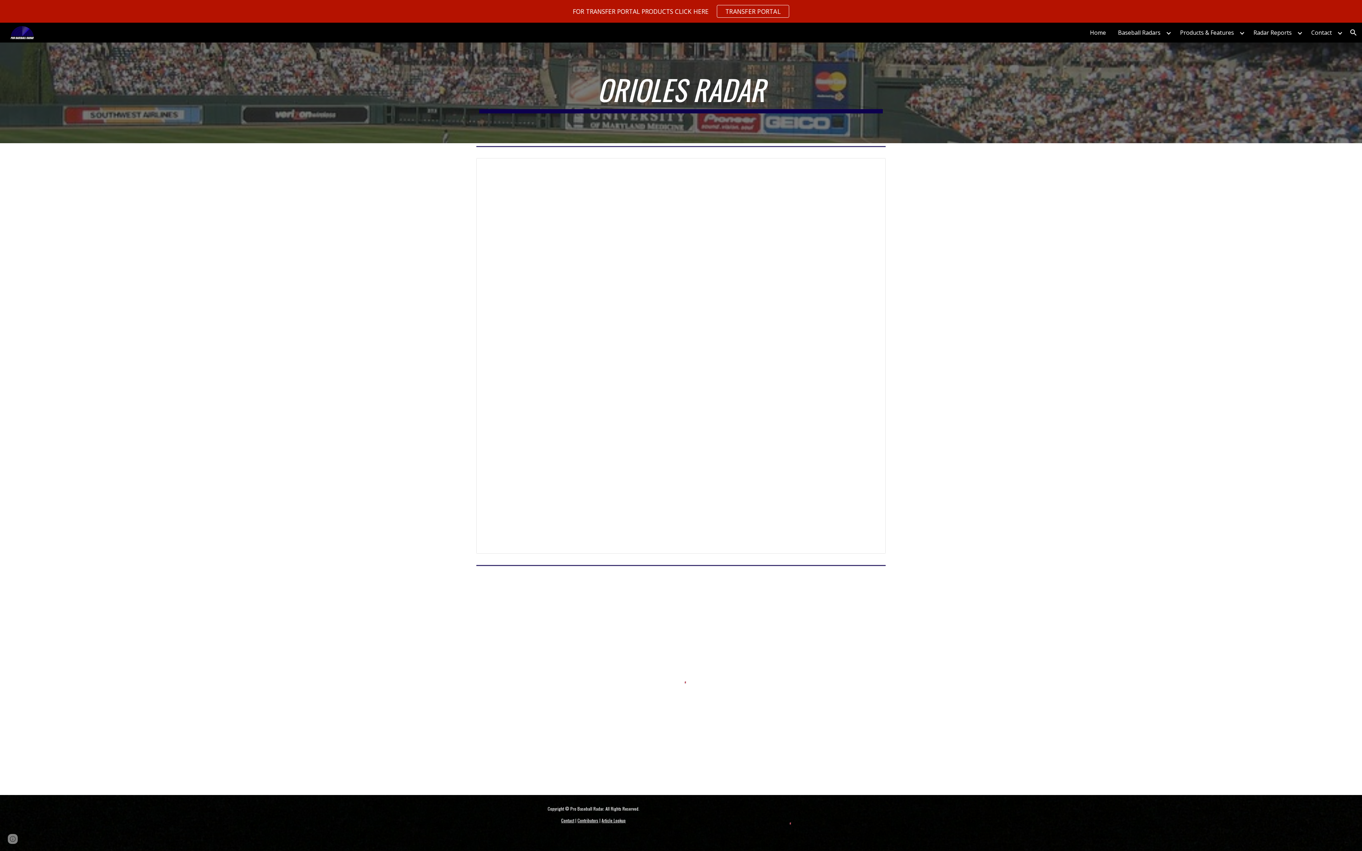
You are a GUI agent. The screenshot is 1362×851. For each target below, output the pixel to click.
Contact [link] (1321, 33)
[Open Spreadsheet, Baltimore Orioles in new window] (872, 167)
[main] (681, 92)
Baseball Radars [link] (1139, 33)
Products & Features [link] (1207, 33)
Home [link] (1098, 33)
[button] (1353, 32)
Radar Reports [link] (1272, 33)
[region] (681, 11)
